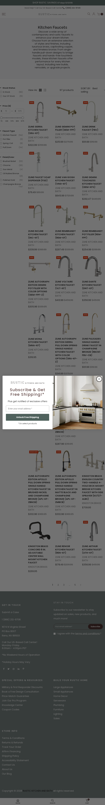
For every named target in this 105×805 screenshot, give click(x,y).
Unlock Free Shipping (27, 417)
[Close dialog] (99, 379)
